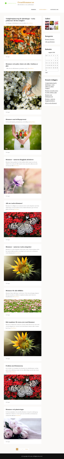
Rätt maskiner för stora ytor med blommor (20, 322)
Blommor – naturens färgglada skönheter (20, 159)
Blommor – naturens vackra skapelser (19, 247)
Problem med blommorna (14, 366)
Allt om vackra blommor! (14, 203)
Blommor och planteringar (15, 409)
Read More (30, 23)
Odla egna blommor (50, 41)
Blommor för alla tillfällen (14, 290)
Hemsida (33, 9)
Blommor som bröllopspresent (16, 119)
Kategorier (42, 9)
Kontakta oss (54, 9)
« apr (46, 72)
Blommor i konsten (49, 39)
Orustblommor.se (26, 2)
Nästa (26, 449)
